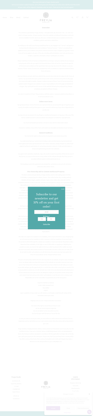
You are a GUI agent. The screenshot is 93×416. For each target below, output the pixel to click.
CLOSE (62, 189)
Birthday (46, 216)
